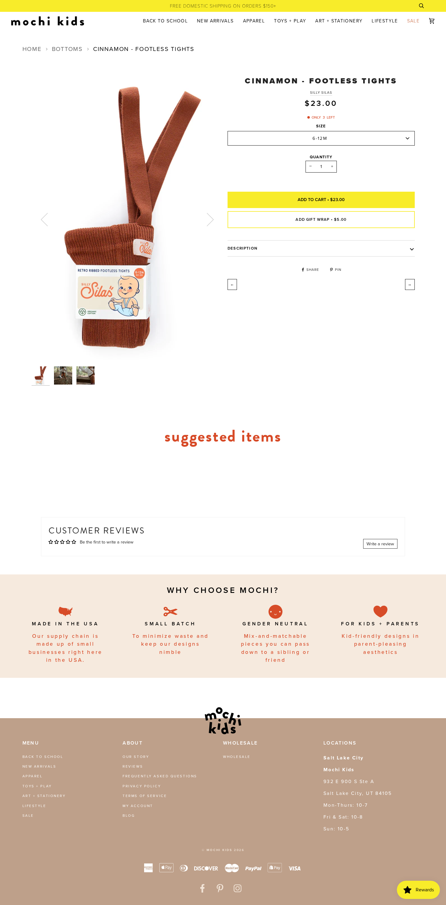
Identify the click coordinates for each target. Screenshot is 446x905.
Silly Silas (321, 92)
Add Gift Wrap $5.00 (321, 219)
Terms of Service (145, 796)
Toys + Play (37, 786)
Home (32, 49)
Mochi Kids (219, 850)
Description (242, 248)
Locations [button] (340, 742)
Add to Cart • (321, 199)
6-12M (320, 138)
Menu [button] (30, 742)
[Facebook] (202, 888)
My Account (138, 806)
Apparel (32, 776)
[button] (254, 21)
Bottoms (67, 49)
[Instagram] (237, 888)
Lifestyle (34, 806)
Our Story (136, 756)
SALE (28, 815)
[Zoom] (127, 219)
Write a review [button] (380, 543)
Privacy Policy (142, 786)
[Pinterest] (220, 888)
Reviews (133, 766)
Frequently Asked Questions (160, 776)
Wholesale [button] (240, 742)
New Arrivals (39, 766)
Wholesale (237, 756)
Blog (129, 815)
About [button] (133, 742)
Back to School (42, 756)
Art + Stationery (44, 796)
